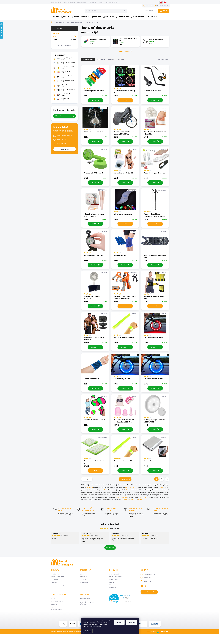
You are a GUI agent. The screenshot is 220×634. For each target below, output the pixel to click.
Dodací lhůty (54, 582)
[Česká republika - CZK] (161, 2)
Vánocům (134, 500)
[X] (145, 585)
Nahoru (88, 479)
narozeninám (127, 500)
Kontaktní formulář (64, 149)
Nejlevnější (101, 59)
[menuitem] (55, 17)
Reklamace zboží (81, 2)
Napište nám (83, 576)
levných (102, 490)
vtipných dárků (143, 497)
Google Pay (54, 604)
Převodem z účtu (55, 599)
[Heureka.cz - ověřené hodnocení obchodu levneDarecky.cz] (121, 598)
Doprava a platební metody (58, 576)
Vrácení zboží (92, 2)
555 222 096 (61, 140)
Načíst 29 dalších (125, 479)
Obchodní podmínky (69, 2)
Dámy (128, 490)
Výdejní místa (54, 579)
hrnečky (118, 497)
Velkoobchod (83, 579)
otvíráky (124, 497)
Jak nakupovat (55, 574)
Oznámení (111, 582)
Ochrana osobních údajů (112, 2)
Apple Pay (53, 607)
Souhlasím (131, 622)
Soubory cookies (113, 579)
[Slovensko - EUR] (165, 2)
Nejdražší (111, 59)
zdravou (162, 487)
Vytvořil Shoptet (151, 631)
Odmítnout (119, 622)
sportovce (90, 487)
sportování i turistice (131, 487)
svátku (140, 500)
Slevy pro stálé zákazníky (57, 585)
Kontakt (82, 574)
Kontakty (101, 2)
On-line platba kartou (56, 609)
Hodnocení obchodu (56, 2)
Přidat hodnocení (59, 116)
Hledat (125, 11)
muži (159, 490)
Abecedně (121, 59)
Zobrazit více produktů (125, 51)
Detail (125, 100)
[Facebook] (142, 585)
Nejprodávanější (88, 59)
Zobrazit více (110, 547)
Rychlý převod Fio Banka (57, 601)
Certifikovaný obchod (85, 582)
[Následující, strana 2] (162, 479)
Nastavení (88, 631)
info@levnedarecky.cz (64, 136)
